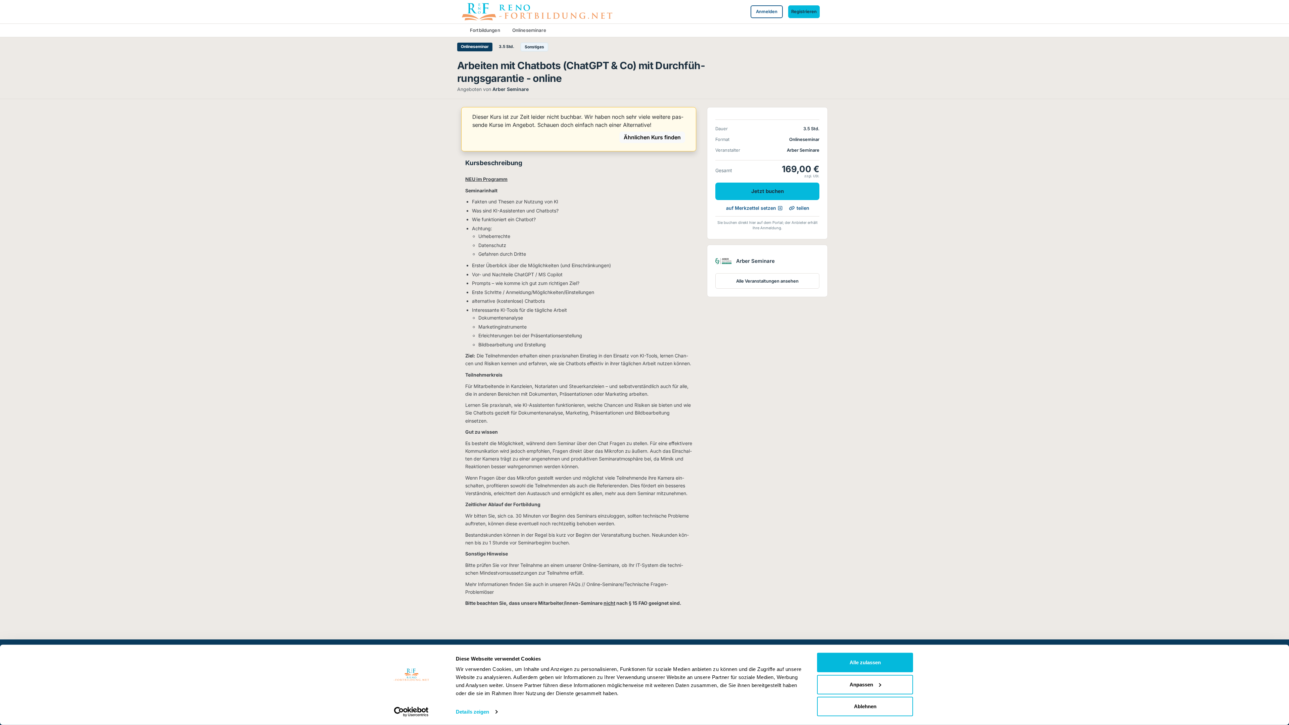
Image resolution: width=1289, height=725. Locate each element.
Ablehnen (865, 706)
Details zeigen (472, 712)
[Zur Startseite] (536, 11)
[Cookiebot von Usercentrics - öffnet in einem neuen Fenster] (411, 712)
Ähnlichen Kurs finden (652, 137)
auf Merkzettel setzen (751, 208)
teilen (803, 208)
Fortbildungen (485, 30)
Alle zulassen (865, 662)
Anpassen (861, 684)
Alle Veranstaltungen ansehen (767, 281)
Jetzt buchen (767, 191)
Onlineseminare (529, 30)
